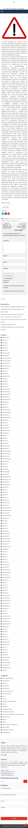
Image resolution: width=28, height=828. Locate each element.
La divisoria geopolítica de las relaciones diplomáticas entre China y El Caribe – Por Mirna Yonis (7, 224)
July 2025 (4, 371)
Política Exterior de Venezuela (9, 724)
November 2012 (6, 662)
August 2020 (5, 461)
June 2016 (4, 585)
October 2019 (5, 482)
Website (5, 268)
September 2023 (6, 399)
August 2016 (5, 580)
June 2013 (4, 649)
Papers (4, 722)
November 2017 (6, 541)
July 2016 (4, 582)
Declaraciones (6, 688)
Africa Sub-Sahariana (7, 678)
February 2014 (6, 642)
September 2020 (6, 458)
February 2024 (6, 389)
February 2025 (6, 376)
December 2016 (6, 569)
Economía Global (6, 693)
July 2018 (4, 520)
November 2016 (6, 572)
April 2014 (4, 636)
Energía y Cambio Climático (9, 701)
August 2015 (5, 608)
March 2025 (5, 373)
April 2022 (4, 422)
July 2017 (4, 551)
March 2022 (5, 425)
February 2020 (6, 471)
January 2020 (5, 474)
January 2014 (5, 644)
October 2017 (5, 544)
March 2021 (5, 443)
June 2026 (4, 342)
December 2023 (6, 391)
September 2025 (6, 366)
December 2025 (6, 358)
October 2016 (5, 575)
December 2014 (6, 616)
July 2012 (4, 670)
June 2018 (4, 523)
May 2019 (4, 495)
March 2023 (5, 407)
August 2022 (5, 420)
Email (5, 262)
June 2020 (4, 466)
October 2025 (5, 363)
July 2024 (4, 379)
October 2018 (5, 513)
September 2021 (6, 430)
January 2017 (5, 567)
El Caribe (4, 699)
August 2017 (5, 549)
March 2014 (5, 639)
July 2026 (4, 340)
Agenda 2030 (5, 681)
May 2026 (4, 345)
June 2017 (4, 554)
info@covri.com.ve (8, 773)
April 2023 (4, 404)
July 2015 (4, 611)
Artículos (11, 219)
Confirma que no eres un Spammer (7, 280)
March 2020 (5, 469)
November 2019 (6, 479)
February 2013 (6, 657)
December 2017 (6, 538)
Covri (12, 826)
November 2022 (6, 412)
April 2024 (4, 384)
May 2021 (4, 438)
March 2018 (5, 531)
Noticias (4, 719)
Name (5, 256)
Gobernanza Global (7, 709)
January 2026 (5, 355)
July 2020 (4, 464)
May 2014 (4, 634)
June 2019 (4, 492)
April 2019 (4, 497)
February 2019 (6, 502)
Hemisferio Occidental (12, 220)
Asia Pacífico (5, 686)
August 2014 (5, 626)
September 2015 (6, 606)
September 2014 (6, 624)
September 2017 (6, 546)
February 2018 (6, 533)
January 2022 (5, 428)
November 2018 (6, 510)
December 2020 (6, 451)
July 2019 (4, 489)
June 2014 (4, 631)
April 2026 (4, 348)
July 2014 (4, 629)
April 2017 (4, 559)
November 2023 (6, 394)
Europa (4, 704)
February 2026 (6, 353)
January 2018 (5, 536)
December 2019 (6, 477)
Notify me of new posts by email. (13, 291)
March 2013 (5, 655)
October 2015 (5, 603)
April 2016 (4, 590)
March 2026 (5, 350)
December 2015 (6, 598)
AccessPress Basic (21, 826)
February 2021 (6, 446)
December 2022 (6, 409)
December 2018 (6, 508)
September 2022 (6, 417)
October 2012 (5, 665)
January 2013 (5, 660)
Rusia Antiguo (5, 727)
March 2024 (5, 386)
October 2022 (5, 415)
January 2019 (5, 505)
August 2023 (5, 402)
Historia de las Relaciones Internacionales (12, 714)
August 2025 (5, 368)
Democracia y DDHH (7, 691)
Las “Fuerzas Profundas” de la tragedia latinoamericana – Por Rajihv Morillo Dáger (21, 224)
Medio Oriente (6, 717)
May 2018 (4, 526)
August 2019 (5, 487)
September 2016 (6, 577)
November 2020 (6, 453)
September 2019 (6, 484)
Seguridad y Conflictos (8, 730)
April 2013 (4, 652)
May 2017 (4, 557)
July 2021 (4, 435)
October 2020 (5, 456)
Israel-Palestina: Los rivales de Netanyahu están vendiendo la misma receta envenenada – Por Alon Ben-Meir (13, 309)
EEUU (3, 696)
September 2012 (6, 667)
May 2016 (4, 587)
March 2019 (5, 500)
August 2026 (5, 337)
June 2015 (4, 613)
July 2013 (4, 647)
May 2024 (4, 381)
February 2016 (6, 595)
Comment (6, 241)
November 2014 (6, 618)
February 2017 (6, 564)
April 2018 (4, 528)
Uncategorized (6, 732)
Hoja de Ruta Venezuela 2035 (8, 324)
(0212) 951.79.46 (10, 771)
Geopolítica (5, 706)
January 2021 (5, 448)
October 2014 (5, 621)
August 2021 (5, 433)
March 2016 (5, 593)
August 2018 (5, 518)
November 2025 (6, 360)
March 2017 (5, 562)
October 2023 (5, 397)
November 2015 (6, 600)
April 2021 (4, 440)
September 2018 (6, 515)
